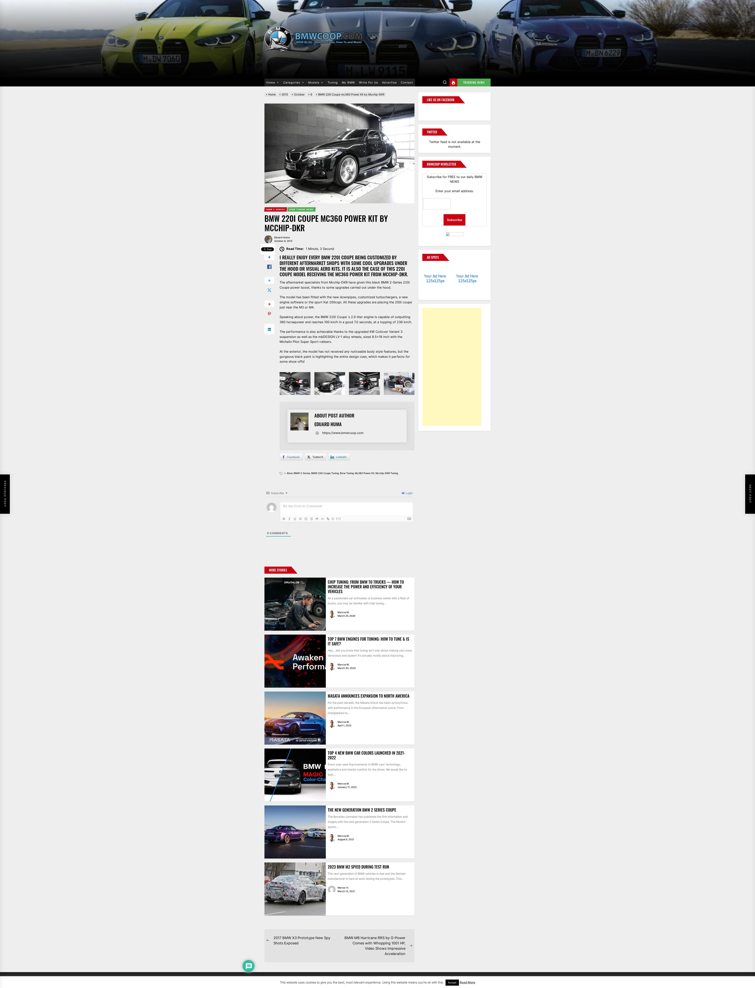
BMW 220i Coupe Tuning (325, 473)
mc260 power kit (364, 473)
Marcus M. (343, 612)
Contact (407, 82)
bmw (290, 473)
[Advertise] (435, 269)
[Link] (328, 518)
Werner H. (343, 887)
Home (270, 82)
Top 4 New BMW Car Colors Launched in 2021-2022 (366, 755)
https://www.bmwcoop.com (343, 433)
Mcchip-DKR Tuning (387, 473)
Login (409, 493)
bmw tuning (347, 473)
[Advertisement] (451, 367)
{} (333, 518)
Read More (467, 982)
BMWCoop (435, 110)
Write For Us (368, 82)
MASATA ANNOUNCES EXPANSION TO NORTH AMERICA (368, 696)
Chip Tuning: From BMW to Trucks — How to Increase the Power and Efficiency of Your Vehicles (366, 586)
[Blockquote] (317, 518)
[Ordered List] (306, 518)
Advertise (389, 82)
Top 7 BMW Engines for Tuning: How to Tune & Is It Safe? (368, 641)
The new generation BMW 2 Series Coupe (362, 810)
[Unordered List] (311, 518)
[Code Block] (322, 518)
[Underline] (295, 518)
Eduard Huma (282, 237)
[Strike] (300, 518)
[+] (338, 518)
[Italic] (289, 518)
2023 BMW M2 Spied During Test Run (358, 867)
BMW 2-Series (302, 473)
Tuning (333, 82)
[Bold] (284, 518)
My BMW (348, 82)
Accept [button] (452, 982)
